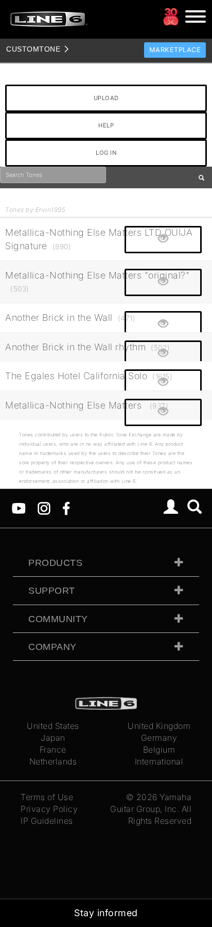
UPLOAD (106, 98)
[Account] (171, 508)
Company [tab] (52, 647)
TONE (33, 49)
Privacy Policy (49, 809)
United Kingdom (159, 726)
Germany (159, 738)
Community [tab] (58, 619)
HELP (106, 125)
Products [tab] (55, 563)
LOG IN (106, 152)
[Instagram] (44, 507)
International (159, 761)
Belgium (159, 749)
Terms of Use (47, 797)
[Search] (194, 508)
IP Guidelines (47, 821)
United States (53, 726)
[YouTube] (19, 507)
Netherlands (53, 761)
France (53, 749)
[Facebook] (66, 507)
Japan (53, 738)
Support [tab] (51, 591)
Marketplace (175, 50)
